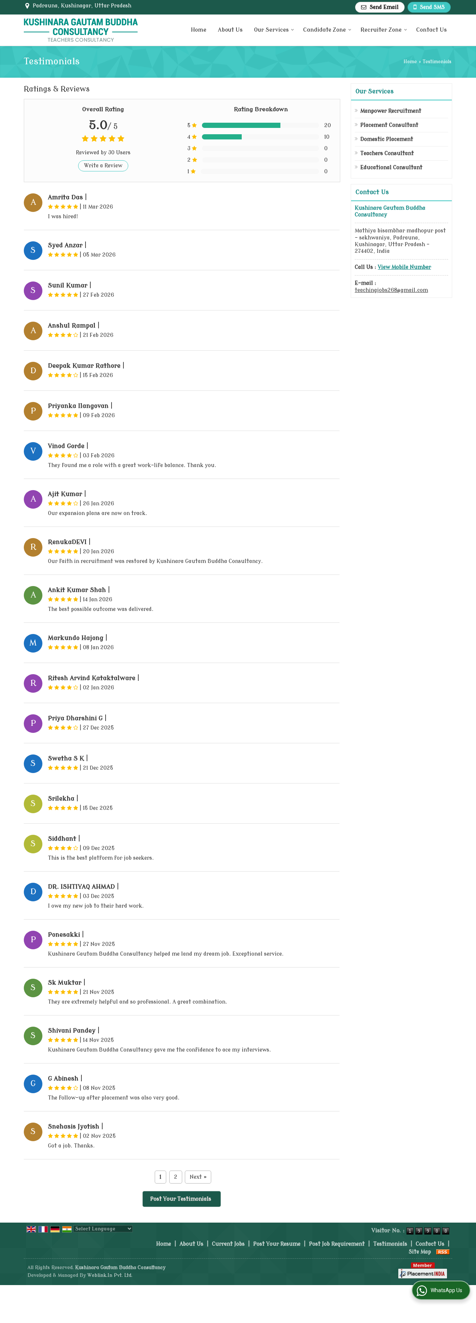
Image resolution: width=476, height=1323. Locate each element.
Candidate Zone (324, 30)
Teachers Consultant (387, 153)
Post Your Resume (276, 1244)
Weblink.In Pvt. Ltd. (109, 1275)
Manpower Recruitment (390, 111)
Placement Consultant (389, 125)
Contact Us (431, 30)
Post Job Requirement (337, 1244)
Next (198, 1177)
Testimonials (390, 1244)
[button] (404, 267)
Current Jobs (228, 1244)
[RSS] (443, 1252)
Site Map (420, 1252)
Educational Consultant (391, 167)
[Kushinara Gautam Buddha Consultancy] (81, 30)
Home (198, 30)
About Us (230, 30)
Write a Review (103, 165)
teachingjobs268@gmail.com (391, 290)
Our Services (271, 30)
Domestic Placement (386, 139)
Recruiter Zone (381, 30)
